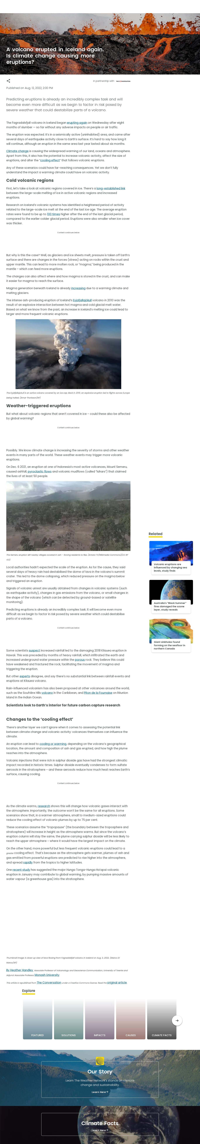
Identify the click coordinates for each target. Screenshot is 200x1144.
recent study (21, 870)
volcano (47, 693)
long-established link (111, 188)
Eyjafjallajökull (82, 300)
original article (117, 983)
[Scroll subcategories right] (177, 1020)
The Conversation (49, 983)
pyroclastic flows (40, 471)
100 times (53, 214)
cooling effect (50, 160)
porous (80, 660)
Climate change (17, 151)
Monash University (47, 975)
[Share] (8, 81)
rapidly (28, 862)
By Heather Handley (19, 970)
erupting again (77, 123)
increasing (78, 288)
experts (25, 676)
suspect (34, 651)
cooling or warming (53, 744)
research (44, 806)
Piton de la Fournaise (98, 693)
